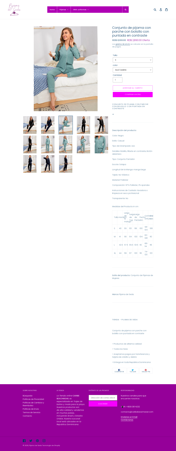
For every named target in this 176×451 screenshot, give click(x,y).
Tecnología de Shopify (51, 445)
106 (151, 228)
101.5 (136, 244)
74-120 (146, 253)
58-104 (146, 228)
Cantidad (117, 75)
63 (130, 228)
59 (125, 253)
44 (120, 253)
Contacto (27, 416)
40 (120, 228)
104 (141, 236)
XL (115, 253)
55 (125, 228)
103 (135, 253)
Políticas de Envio (31, 409)
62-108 (146, 236)
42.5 (120, 244)
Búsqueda (27, 395)
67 (130, 253)
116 (151, 244)
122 (151, 253)
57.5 (126, 244)
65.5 (131, 244)
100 (141, 228)
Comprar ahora (133, 94)
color (115, 65)
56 (125, 236)
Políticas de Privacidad (33, 399)
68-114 (146, 245)
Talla (115, 55)
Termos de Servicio (31, 412)
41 (120, 236)
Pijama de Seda (35, 445)
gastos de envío (123, 44)
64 (130, 236)
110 (151, 236)
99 (135, 228)
